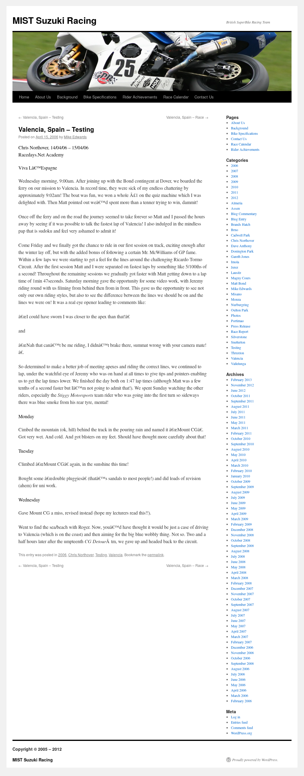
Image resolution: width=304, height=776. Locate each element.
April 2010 (238, 459)
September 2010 (242, 443)
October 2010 (240, 438)
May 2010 (238, 454)
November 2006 (242, 652)
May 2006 (238, 684)
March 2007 (239, 636)
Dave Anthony (241, 245)
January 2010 (240, 476)
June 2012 (238, 390)
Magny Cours (241, 277)
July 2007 (238, 615)
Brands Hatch (240, 224)
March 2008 (239, 577)
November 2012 (242, 384)
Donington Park (242, 251)
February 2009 (241, 524)
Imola (235, 261)
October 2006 (240, 658)
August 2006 (240, 668)
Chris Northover (81, 554)
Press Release (240, 326)
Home (24, 97)
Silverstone (239, 336)
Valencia (116, 554)
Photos (236, 315)
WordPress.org (241, 732)
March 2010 (239, 465)
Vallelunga (238, 363)
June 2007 (238, 620)
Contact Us (204, 97)
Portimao (237, 320)
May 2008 (238, 567)
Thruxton (237, 352)
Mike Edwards (75, 136)
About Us (43, 97)
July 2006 (238, 674)
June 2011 (238, 417)
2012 (234, 197)
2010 (234, 186)
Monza (236, 299)
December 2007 (242, 588)
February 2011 (241, 433)
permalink (156, 554)
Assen (235, 208)
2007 (234, 170)
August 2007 (240, 609)
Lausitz (236, 272)
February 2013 (241, 379)
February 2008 (241, 583)
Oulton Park (239, 310)
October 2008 (240, 540)
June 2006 (238, 679)
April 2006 (238, 690)
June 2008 (238, 561)
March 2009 (239, 518)
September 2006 (242, 663)
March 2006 (239, 695)
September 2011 (242, 401)
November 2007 (242, 593)
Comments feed (242, 727)
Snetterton (238, 342)
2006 (62, 554)
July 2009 (238, 497)
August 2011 (240, 406)
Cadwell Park (240, 235)
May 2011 (238, 422)
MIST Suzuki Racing (54, 20)
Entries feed (239, 722)
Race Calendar (176, 97)
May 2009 (238, 508)
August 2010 (240, 449)
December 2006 (242, 647)
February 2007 (241, 641)
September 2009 (242, 486)
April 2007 (238, 631)
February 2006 (241, 700)
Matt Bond (238, 283)
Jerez (234, 267)
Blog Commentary (244, 213)
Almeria (236, 202)
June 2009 (238, 502)
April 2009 (238, 513)
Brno (234, 229)
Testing (101, 554)
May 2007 (238, 625)
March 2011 (239, 427)
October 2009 (240, 481)
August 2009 (240, 492)
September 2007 (242, 604)
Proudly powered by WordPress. (255, 759)
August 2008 (240, 550)
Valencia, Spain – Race (187, 117)
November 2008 (242, 534)
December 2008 (242, 529)
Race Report (239, 331)
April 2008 (238, 572)
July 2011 (238, 411)
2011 (234, 192)
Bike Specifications (100, 97)
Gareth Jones (240, 256)
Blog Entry (238, 219)
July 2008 (238, 556)
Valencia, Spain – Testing (41, 117)
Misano (236, 293)
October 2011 (240, 395)
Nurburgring (240, 304)
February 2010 (241, 470)
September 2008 (242, 545)
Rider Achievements (140, 97)
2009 (234, 181)
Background (67, 97)
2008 (234, 176)
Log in (235, 716)
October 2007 (240, 599)
